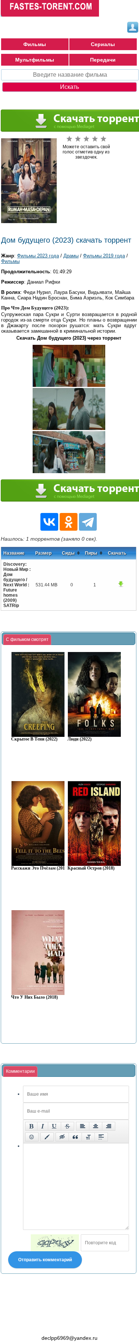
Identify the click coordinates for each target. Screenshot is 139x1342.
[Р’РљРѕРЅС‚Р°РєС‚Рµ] (49, 522)
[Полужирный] (31, 1126)
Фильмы (34, 44)
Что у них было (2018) (34, 997)
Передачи (103, 60)
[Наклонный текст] (42, 1126)
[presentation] (27, 640)
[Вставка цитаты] (75, 1137)
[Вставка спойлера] (101, 1137)
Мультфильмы (34, 60)
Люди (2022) (79, 739)
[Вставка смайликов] (32, 1137)
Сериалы (103, 44)
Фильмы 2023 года (38, 256)
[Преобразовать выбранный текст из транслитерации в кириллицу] (88, 1137)
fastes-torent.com (41, 1324)
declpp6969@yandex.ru (69, 1338)
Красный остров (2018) (91, 868)
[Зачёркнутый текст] (67, 1126)
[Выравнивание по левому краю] (82, 1126)
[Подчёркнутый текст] (54, 1126)
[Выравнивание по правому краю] (108, 1126)
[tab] (27, 639)
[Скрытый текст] (62, 1137)
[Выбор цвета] (47, 1137)
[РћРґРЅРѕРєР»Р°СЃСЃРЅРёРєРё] (68, 522)
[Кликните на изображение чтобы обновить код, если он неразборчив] (55, 1242)
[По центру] (95, 1126)
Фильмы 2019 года (104, 256)
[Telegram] (88, 522)
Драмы (71, 256)
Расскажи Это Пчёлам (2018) (40, 868)
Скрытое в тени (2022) (34, 739)
